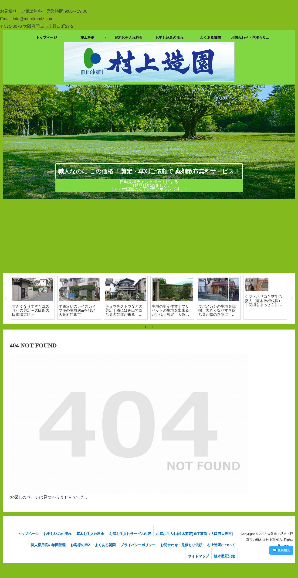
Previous (6, 298)
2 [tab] (152, 327)
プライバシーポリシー (138, 545)
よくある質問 (105, 545)
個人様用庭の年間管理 (48, 545)
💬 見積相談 (281, 550)
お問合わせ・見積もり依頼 (181, 545)
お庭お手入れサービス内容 (130, 534)
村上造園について (221, 545)
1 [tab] (145, 327)
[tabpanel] (49, 298)
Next (291, 298)
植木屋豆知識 (224, 556)
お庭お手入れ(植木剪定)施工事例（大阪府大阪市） (195, 534)
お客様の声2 (80, 545)
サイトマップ (198, 556)
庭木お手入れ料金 (90, 534)
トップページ (28, 534)
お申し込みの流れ (57, 534)
